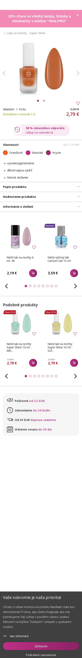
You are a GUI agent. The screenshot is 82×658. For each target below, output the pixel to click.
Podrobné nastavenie (41, 655)
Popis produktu (14, 187)
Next (78, 73)
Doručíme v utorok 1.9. (19, 114)
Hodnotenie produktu (19, 197)
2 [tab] (44, 101)
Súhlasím (41, 646)
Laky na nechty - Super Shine (26, 33)
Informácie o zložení (18, 206)
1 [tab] (38, 101)
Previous (4, 73)
